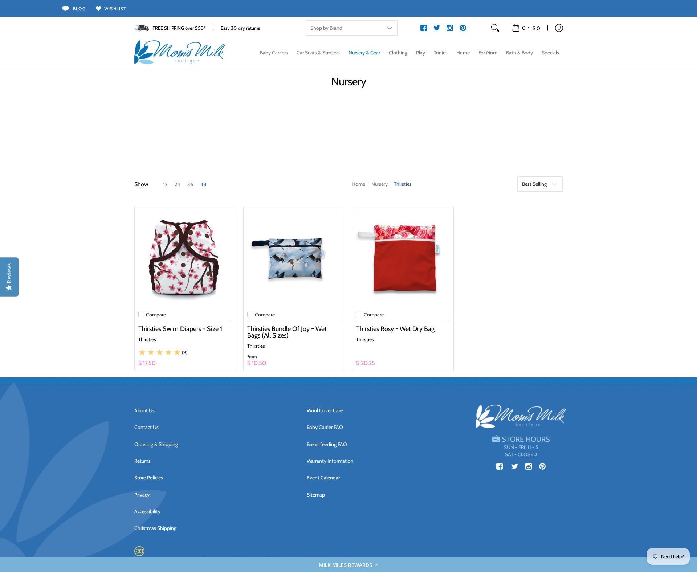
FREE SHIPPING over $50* (179, 28)
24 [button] (177, 184)
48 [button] (203, 184)
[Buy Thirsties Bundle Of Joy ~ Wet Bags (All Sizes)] (294, 257)
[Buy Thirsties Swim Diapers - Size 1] (185, 257)
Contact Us (146, 427)
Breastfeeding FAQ (327, 444)
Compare (156, 314)
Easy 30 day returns (240, 28)
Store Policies (148, 477)
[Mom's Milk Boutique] (179, 53)
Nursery (379, 184)
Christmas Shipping (155, 528)
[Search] (495, 28)
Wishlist (115, 8)
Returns (142, 461)
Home (358, 184)
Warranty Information (330, 461)
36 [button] (190, 184)
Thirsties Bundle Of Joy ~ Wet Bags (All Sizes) (287, 332)
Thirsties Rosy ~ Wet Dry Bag (395, 329)
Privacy (142, 494)
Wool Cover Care (325, 410)
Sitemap (316, 494)
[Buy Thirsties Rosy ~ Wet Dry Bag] (403, 257)
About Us (144, 410)
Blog (79, 8)
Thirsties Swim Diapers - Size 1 (180, 329)
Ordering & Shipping (156, 444)
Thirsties (147, 339)
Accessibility (147, 511)
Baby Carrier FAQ (325, 427)
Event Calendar (323, 477)
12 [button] (165, 184)
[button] (348, 564)
